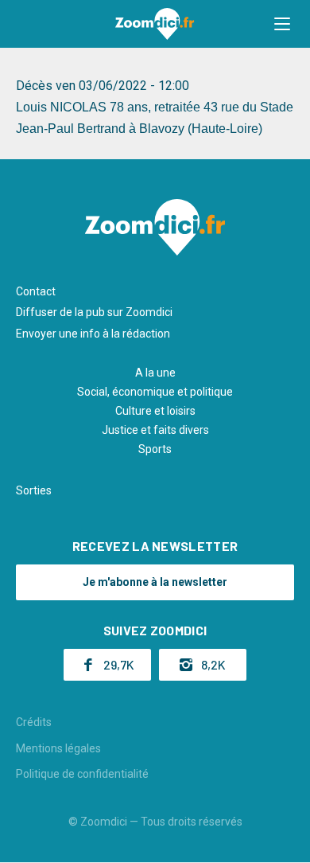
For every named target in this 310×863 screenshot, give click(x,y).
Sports (155, 449)
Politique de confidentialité (82, 773)
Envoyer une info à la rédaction (93, 333)
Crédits (34, 722)
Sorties (34, 490)
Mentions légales (58, 748)
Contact (36, 291)
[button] (282, 24)
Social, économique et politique (155, 391)
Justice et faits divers (155, 430)
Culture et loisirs (155, 410)
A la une (155, 372)
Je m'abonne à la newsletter (155, 582)
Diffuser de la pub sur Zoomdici (94, 312)
